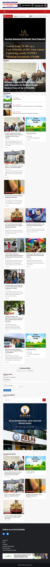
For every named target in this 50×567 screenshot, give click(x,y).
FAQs (4, 542)
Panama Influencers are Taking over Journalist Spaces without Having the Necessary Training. (14, 287)
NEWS (11, 220)
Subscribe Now (7, 390)
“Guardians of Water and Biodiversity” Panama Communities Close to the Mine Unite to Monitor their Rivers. (14, 319)
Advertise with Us (6, 548)
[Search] (45, 11)
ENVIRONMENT (29, 250)
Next (32, 370)
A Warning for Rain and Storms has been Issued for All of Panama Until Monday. (35, 255)
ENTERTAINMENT (8, 85)
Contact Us (5, 540)
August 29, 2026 (8, 139)
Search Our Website (9, 395)
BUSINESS (7, 220)
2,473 (29, 370)
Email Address (6, 379)
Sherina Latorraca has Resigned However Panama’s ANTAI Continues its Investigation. (14, 351)
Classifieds (5, 544)
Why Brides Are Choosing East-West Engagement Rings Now (25, 113)
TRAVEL (10, 250)
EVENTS (28, 220)
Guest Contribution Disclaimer (9, 550)
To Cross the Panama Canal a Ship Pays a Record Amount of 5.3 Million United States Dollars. (14, 225)
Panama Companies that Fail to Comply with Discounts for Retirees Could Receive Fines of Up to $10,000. (14, 135)
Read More (7, 147)
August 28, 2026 (7, 90)
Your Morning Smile (14, 88)
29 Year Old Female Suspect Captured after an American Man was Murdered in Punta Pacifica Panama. (14, 255)
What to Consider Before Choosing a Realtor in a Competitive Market (27, 16)
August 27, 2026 (29, 351)
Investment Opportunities (8, 546)
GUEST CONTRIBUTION (9, 162)
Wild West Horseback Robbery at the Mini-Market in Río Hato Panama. (35, 224)
